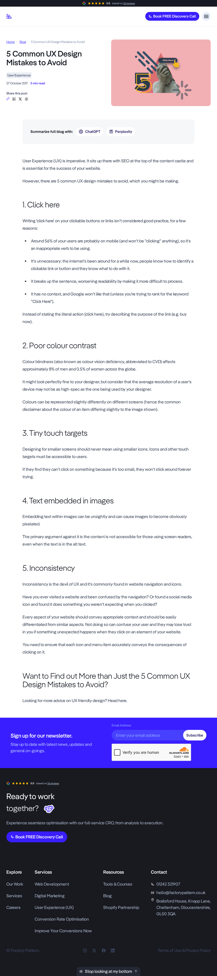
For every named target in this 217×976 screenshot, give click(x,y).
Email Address (121, 725)
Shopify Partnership (121, 907)
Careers (13, 907)
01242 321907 (168, 884)
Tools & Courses (117, 884)
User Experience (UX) (54, 907)
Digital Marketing (50, 895)
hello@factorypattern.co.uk (180, 892)
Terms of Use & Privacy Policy (184, 950)
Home (10, 42)
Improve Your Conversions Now (63, 930)
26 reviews (129, 3)
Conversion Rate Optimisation (62, 919)
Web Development (52, 884)
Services (14, 895)
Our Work (14, 884)
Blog (23, 42)
